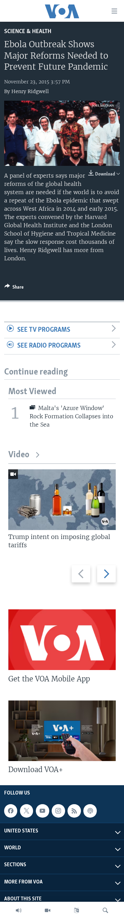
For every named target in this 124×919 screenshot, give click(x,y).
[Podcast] (89, 810)
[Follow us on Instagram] (58, 810)
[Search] (105, 910)
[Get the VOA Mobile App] (62, 639)
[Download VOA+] (62, 730)
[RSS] (74, 810)
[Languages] (76, 910)
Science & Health (27, 31)
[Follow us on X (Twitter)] (26, 810)
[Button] (14, 288)
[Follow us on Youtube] (42, 810)
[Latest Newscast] (18, 910)
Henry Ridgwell (30, 91)
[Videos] (47, 910)
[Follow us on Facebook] (10, 810)
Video (18, 455)
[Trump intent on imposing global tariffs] (62, 499)
